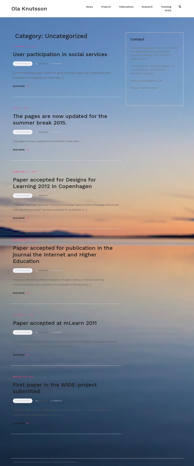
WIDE (168, 10)
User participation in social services (60, 54)
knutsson (43, 63)
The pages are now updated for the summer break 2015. (60, 119)
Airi (62, 462)
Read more (21, 86)
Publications (126, 6)
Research (147, 6)
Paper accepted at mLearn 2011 (55, 323)
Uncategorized (22, 64)
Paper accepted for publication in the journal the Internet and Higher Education (63, 254)
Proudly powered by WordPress (31, 462)
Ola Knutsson (29, 8)
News (89, 6)
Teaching (166, 6)
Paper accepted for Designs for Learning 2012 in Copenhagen (54, 183)
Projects (106, 6)
